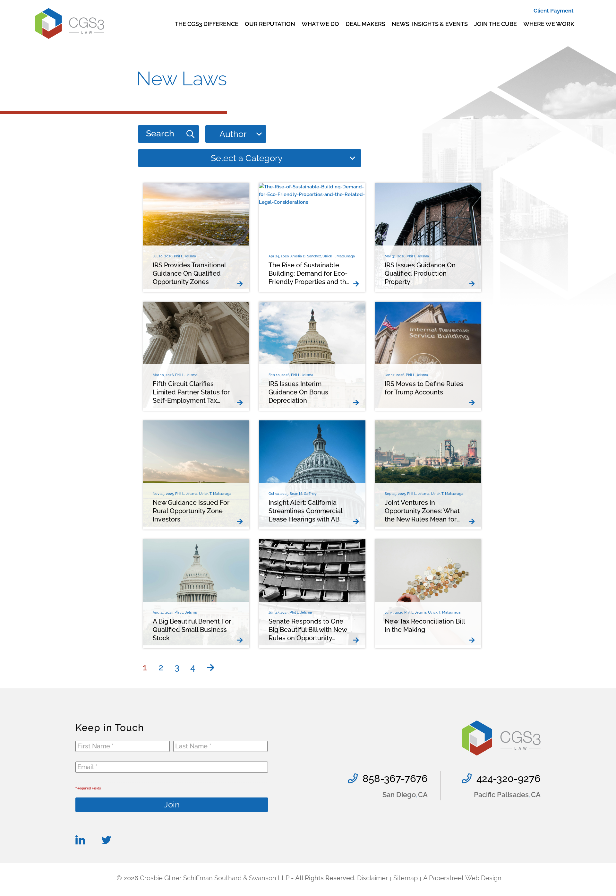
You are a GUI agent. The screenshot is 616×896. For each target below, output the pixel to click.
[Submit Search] (190, 134)
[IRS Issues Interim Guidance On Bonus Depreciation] (357, 403)
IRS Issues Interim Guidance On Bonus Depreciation (298, 392)
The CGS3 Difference (206, 24)
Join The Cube (495, 24)
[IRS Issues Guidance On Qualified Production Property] (473, 284)
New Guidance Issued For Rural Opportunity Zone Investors (191, 511)
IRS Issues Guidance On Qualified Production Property (420, 273)
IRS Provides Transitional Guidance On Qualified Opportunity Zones (189, 273)
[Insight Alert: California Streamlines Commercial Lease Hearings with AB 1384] (357, 521)
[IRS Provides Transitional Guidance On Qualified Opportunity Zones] (241, 284)
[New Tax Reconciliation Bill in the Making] (473, 640)
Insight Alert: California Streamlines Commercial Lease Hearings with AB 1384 (305, 511)
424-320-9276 (508, 778)
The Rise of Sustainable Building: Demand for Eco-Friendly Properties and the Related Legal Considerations (309, 273)
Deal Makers (365, 24)
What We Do (320, 24)
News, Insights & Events (430, 24)
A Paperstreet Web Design (462, 878)
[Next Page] (210, 667)
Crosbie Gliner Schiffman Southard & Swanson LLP (214, 878)
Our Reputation (270, 24)
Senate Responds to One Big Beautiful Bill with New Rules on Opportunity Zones (308, 629)
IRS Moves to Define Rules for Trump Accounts (424, 388)
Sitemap (405, 878)
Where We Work (548, 24)
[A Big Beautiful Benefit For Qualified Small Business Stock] (241, 640)
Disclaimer (372, 878)
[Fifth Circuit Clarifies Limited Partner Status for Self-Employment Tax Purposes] (241, 403)
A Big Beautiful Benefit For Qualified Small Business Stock (192, 629)
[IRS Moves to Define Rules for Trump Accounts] (473, 403)
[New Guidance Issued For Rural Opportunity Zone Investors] (241, 521)
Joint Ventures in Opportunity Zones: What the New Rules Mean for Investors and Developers (423, 511)
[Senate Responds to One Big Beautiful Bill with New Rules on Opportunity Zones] (357, 640)
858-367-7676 (395, 778)
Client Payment (554, 10)
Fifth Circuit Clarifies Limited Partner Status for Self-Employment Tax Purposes (191, 392)
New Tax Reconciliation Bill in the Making (425, 625)
